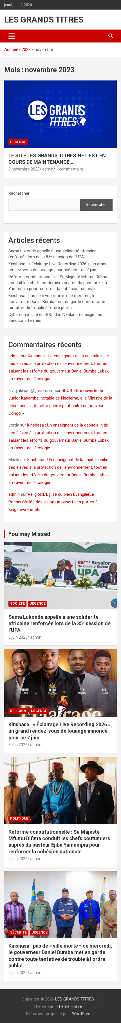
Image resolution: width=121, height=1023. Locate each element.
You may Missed (29, 534)
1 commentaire (69, 169)
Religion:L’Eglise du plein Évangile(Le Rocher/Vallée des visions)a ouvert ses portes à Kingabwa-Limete (53, 502)
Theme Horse (69, 1006)
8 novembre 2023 (24, 169)
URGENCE (18, 142)
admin (47, 169)
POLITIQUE (19, 818)
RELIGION (18, 711)
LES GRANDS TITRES (44, 19)
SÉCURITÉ (18, 932)
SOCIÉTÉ (17, 603)
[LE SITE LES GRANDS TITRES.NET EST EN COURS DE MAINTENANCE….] (60, 114)
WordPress (82, 1013)
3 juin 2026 (18, 637)
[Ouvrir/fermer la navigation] (11, 36)
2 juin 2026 (18, 858)
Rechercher (19, 193)
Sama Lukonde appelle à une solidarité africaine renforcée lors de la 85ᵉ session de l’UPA (59, 623)
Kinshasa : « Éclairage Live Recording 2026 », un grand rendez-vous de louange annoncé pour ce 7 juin (60, 731)
